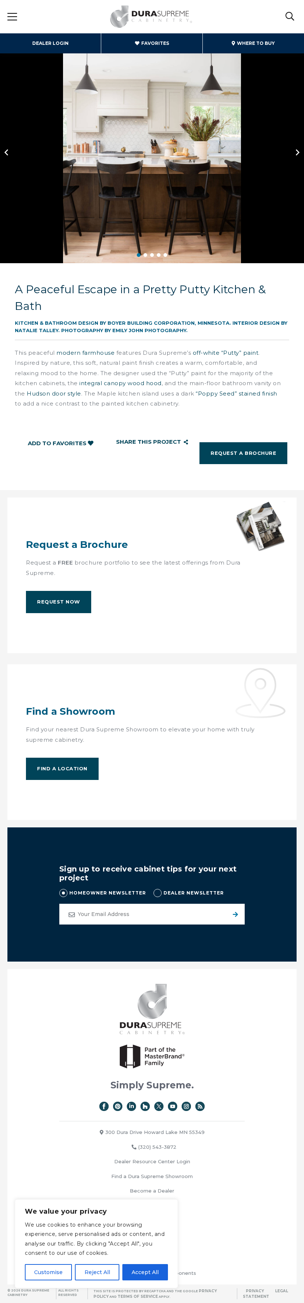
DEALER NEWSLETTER (193, 893)
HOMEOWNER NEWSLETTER (107, 893)
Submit (234, 914)
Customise (48, 1272)
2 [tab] (145, 255)
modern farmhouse (85, 352)
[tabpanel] (152, 152)
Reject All (97, 1272)
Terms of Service (138, 1296)
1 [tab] (139, 255)
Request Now (58, 602)
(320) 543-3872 (157, 1147)
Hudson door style (54, 393)
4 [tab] (159, 255)
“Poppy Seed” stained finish (236, 393)
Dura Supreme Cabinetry (151, 17)
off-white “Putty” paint (226, 352)
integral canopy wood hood (120, 383)
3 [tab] (152, 255)
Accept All (145, 1272)
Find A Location (62, 768)
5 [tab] (165, 255)
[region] (96, 1243)
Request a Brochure (243, 453)
